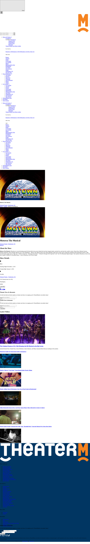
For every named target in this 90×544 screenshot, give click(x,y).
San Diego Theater (7, 501)
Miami (7, 63)
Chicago (7, 58)
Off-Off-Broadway (21, 51)
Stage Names (6, 519)
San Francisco (9, 68)
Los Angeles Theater (7, 469)
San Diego (8, 67)
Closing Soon (11, 43)
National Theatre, (4, 205)
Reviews (7, 76)
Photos (7, 81)
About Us (5, 524)
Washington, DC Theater (8, 478)
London (4, 513)
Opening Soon (11, 41)
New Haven (8, 96)
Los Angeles (8, 62)
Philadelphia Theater (7, 474)
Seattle (7, 70)
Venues (7, 46)
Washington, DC (9, 71)
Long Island (8, 61)
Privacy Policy (25, 541)
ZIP (1, 299)
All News (5, 506)
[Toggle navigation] (1, 12)
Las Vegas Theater (7, 471)
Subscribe (3, 308)
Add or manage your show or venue (11, 523)
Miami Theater (6, 473)
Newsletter (5, 99)
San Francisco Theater (8, 475)
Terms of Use (31, 541)
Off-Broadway (14, 51)
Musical (2, 245)
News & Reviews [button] (7, 74)
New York (5, 512)
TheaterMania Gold (7, 98)
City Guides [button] (5, 84)
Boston (7, 57)
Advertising (5, 521)
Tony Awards (6, 100)
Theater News (6, 486)
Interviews (8, 77)
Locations (8, 38)
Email (1, 297)
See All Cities (9, 72)
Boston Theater (6, 470)
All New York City (30, 51)
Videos (7, 82)
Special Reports (9, 80)
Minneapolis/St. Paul (10, 65)
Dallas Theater (6, 495)
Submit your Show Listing (15, 46)
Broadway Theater (7, 466)
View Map (3, 286)
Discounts (10, 44)
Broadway (13, 39)
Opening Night (6, 489)
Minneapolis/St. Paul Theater (9, 479)
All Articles (8, 75)
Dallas (7, 60)
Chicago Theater (6, 468)
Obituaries (8, 79)
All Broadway (11, 42)
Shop (4, 520)
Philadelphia (8, 66)
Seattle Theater (6, 476)
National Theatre (4, 277)
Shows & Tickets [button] (7, 37)
